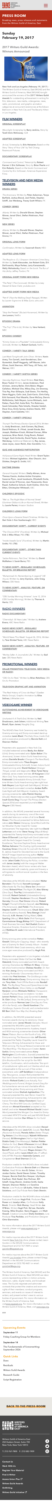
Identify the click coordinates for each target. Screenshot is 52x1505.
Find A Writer (8, 1474)
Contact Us (7, 1461)
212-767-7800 (10, 1451)
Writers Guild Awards (14, 1370)
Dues (6, 1360)
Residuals (8, 1365)
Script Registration (12, 1379)
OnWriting (7, 1488)
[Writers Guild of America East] (11, 5)
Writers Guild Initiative (13, 1492)
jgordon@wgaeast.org (12, 1248)
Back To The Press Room (25, 1406)
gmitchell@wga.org (11, 1266)
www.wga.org (8, 1231)
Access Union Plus (11, 1479)
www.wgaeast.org (29, 1228)
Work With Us (9, 1466)
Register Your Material (13, 1470)
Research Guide (11, 1375)
